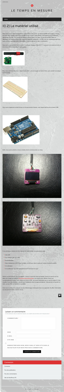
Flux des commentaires (10, 373)
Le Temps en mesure (32, 10)
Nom (9, 332)
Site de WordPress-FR (10, 377)
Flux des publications (10, 370)
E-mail (9, 336)
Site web (10, 339)
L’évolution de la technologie (26, 278)
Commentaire (13, 318)
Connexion (7, 366)
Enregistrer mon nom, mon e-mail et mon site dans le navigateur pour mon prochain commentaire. (28, 346)
